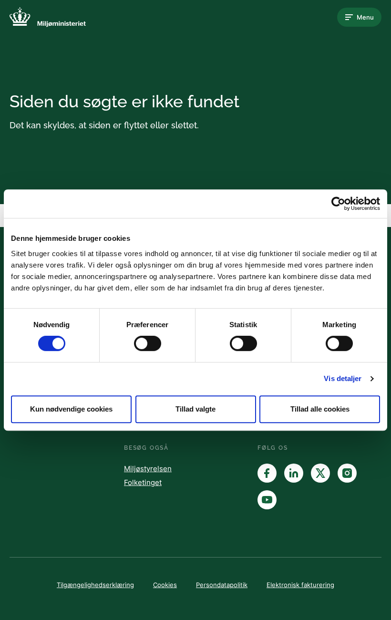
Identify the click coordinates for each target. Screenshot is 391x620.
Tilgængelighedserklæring (95, 585)
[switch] (147, 343)
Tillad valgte (195, 409)
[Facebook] (267, 473)
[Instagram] (347, 473)
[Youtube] (267, 499)
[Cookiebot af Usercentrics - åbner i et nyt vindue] (338, 203)
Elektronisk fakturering (300, 585)
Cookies (165, 585)
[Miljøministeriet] (48, 17)
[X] (320, 473)
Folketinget (143, 482)
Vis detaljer (342, 378)
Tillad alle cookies (320, 409)
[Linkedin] (293, 473)
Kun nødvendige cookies (71, 409)
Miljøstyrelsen (148, 468)
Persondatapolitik (221, 585)
